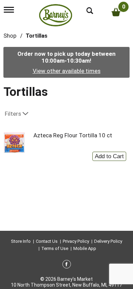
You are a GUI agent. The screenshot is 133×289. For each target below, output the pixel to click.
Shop (9, 35)
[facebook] (66, 265)
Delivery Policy (108, 241)
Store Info (21, 241)
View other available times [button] (67, 70)
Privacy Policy (76, 241)
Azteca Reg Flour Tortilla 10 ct (72, 135)
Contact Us (47, 241)
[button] (109, 155)
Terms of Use (54, 248)
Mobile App (84, 248)
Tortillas (36, 35)
